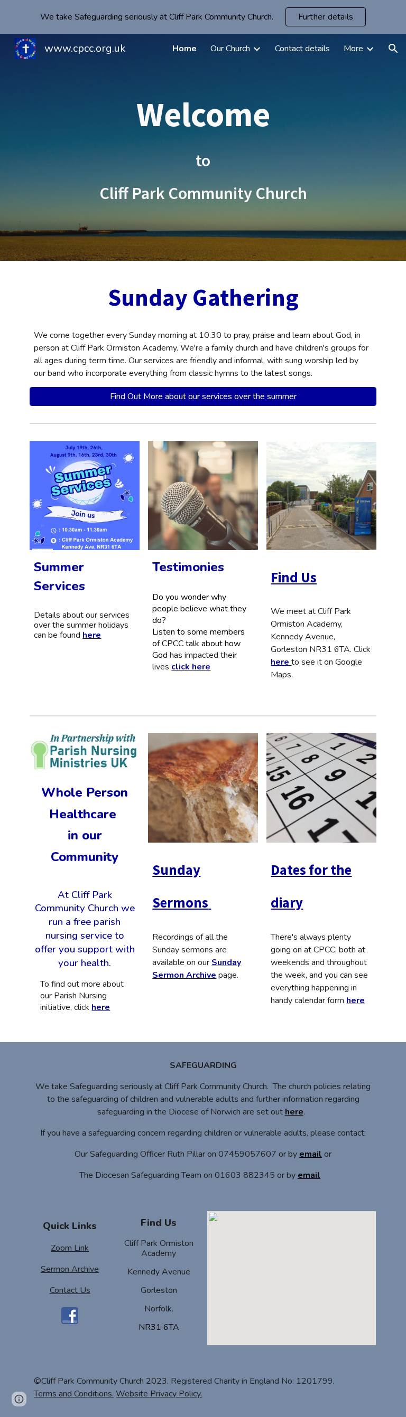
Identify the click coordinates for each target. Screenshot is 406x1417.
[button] (393, 48)
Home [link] (184, 48)
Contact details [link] (302, 48)
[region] (203, 17)
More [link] (353, 48)
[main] (203, 147)
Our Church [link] (230, 48)
